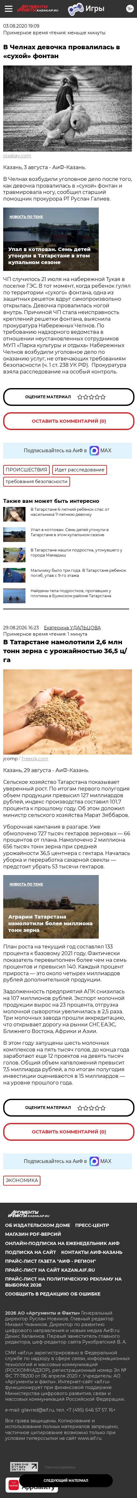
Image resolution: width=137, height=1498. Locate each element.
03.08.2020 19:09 (21, 26)
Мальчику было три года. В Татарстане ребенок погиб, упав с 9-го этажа (78, 573)
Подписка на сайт (30, 1252)
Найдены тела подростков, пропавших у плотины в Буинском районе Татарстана (71, 593)
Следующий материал (66, 1481)
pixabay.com (17, 156)
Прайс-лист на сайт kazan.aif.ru (50, 1270)
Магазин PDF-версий (33, 1234)
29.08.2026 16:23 (21, 628)
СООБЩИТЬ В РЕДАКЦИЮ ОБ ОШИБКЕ (52, 1294)
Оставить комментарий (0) (69, 421)
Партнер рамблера (60, 1467)
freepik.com (35, 759)
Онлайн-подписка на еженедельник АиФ (62, 1243)
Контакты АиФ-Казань (91, 1252)
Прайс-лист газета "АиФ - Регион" (50, 1261)
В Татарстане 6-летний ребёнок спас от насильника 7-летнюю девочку (70, 512)
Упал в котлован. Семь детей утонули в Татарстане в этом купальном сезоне (70, 532)
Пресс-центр (92, 1225)
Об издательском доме (37, 1225)
